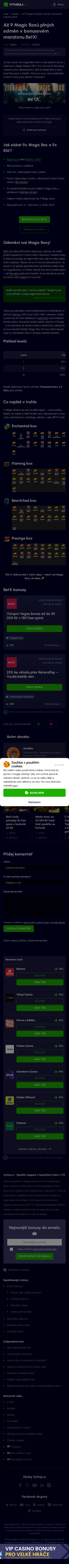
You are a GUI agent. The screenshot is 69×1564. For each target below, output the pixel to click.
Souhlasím (37, 792)
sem (15, 785)
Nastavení (34, 802)
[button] (59, 764)
